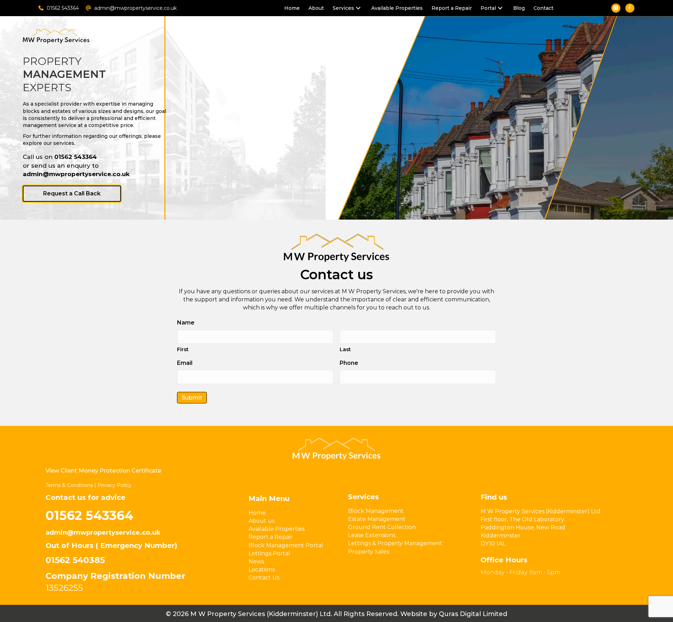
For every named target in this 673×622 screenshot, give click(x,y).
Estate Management (377, 519)
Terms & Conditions (69, 485)
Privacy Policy (114, 485)
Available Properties (277, 529)
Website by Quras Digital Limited (453, 614)
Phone (349, 363)
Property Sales (368, 551)
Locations (262, 569)
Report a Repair (271, 537)
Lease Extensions (371, 535)
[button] (358, 8)
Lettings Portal (269, 553)
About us (261, 520)
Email (184, 363)
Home (257, 512)
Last (345, 349)
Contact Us (264, 577)
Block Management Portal (286, 545)
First (183, 349)
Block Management (376, 511)
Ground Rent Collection (382, 527)
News (256, 561)
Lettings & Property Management (395, 543)
